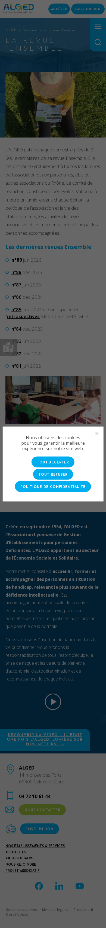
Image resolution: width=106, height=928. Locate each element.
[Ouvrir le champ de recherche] (98, 42)
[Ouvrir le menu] (98, 26)
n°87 (16, 285)
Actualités (15, 852)
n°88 (16, 272)
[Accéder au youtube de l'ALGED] (80, 885)
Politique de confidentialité (53, 487)
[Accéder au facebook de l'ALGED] (39, 885)
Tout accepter (53, 462)
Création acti (83, 909)
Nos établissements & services (35, 846)
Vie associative (20, 858)
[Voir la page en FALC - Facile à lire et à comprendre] (8, 347)
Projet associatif (22, 871)
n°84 (16, 329)
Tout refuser (53, 475)
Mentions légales (55, 909)
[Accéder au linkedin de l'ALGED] (59, 885)
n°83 (16, 341)
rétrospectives (23, 316)
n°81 (16, 366)
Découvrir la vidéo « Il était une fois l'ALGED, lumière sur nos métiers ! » (45, 739)
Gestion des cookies (21, 909)
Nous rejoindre (20, 864)
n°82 (16, 353)
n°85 (16, 309)
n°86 (16, 297)
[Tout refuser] (96, 433)
